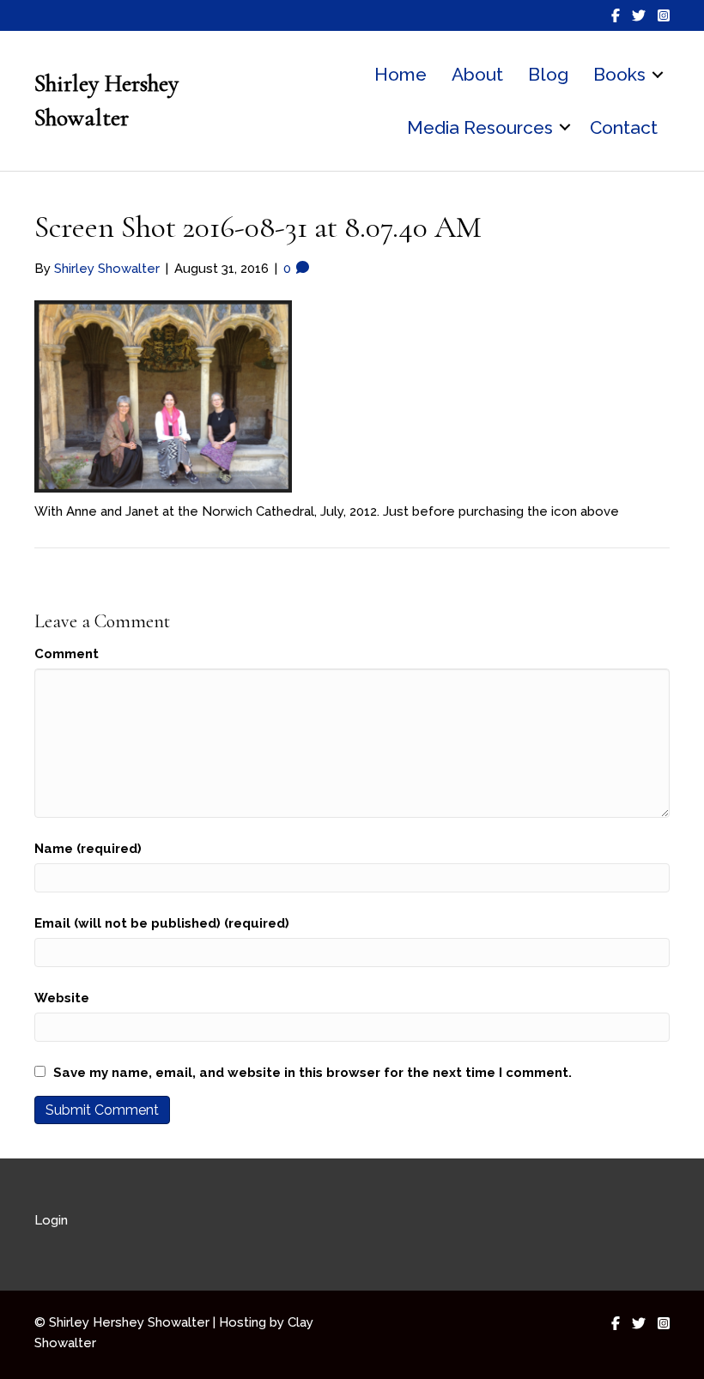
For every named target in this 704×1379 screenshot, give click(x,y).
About (477, 74)
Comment (66, 654)
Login (51, 1220)
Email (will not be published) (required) (161, 923)
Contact (624, 127)
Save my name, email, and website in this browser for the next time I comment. (312, 1072)
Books (619, 74)
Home (400, 74)
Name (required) (88, 848)
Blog (548, 74)
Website (61, 998)
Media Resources (480, 127)
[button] (658, 74)
